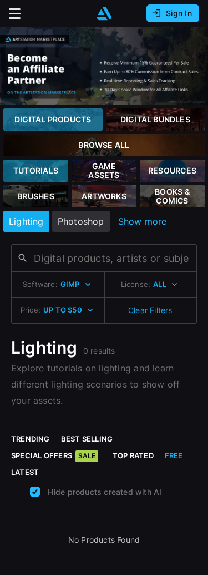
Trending (30, 438)
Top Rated (133, 455)
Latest (25, 472)
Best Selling (87, 438)
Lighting (26, 221)
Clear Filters (150, 310)
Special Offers (53, 455)
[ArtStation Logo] (104, 14)
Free (174, 455)
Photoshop (81, 221)
